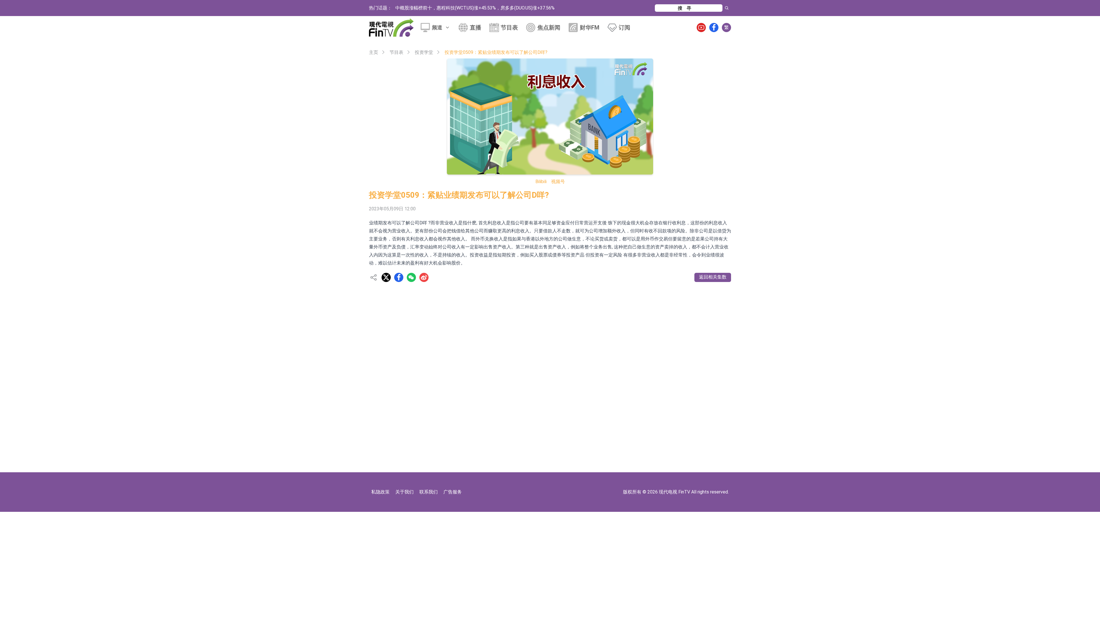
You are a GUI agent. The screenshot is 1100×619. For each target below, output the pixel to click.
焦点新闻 (548, 27)
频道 (437, 27)
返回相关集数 (712, 277)
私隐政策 (380, 492)
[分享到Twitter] (386, 277)
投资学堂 (424, 52)
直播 (475, 27)
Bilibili (541, 181)
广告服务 (452, 492)
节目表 (509, 27)
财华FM (589, 27)
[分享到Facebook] (398, 277)
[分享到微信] (411, 277)
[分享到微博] (424, 277)
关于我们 (404, 492)
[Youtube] (701, 27)
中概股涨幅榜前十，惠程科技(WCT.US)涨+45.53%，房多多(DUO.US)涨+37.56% (475, 8)
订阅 (624, 27)
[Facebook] (713, 27)
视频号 (558, 181)
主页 (373, 52)
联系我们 (428, 492)
